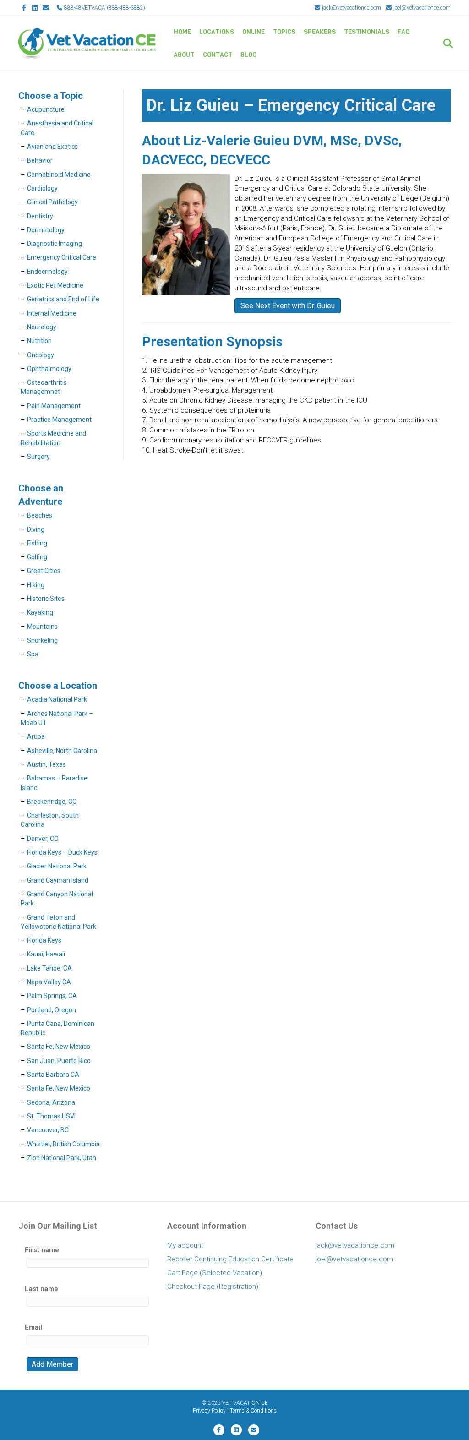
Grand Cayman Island (57, 880)
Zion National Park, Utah (61, 1158)
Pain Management (54, 405)
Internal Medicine (51, 313)
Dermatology (46, 230)
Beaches (39, 515)
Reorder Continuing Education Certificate (230, 1259)
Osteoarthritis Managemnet (44, 387)
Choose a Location (57, 685)
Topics (284, 31)
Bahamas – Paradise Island (54, 783)
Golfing (37, 557)
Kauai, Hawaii (46, 954)
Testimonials (366, 31)
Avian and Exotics (52, 146)
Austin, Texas (46, 764)
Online (253, 31)
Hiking (35, 585)
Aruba (36, 736)
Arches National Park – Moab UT (57, 718)
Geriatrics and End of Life (63, 299)
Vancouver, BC (48, 1130)
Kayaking (40, 612)
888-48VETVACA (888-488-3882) (104, 8)
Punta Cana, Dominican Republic (57, 1028)
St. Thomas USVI (51, 1116)
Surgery (38, 456)
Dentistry (40, 216)
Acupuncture (46, 109)
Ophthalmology (49, 368)
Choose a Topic (50, 95)
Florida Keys (44, 940)
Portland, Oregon (51, 1010)
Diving (35, 529)
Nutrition (39, 340)
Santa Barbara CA (53, 1074)
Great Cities (43, 570)
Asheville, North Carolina (62, 750)
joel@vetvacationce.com (421, 8)
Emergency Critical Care (61, 257)
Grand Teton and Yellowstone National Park (58, 922)
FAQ (403, 31)
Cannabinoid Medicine (59, 174)
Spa (32, 654)
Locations (216, 31)
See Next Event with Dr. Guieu (287, 305)
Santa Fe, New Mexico (58, 1046)
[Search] (445, 43)
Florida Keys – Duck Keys (62, 852)
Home (182, 31)
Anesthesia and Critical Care (57, 128)
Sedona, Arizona (51, 1102)
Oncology (40, 355)
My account (185, 1245)
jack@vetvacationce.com (351, 8)
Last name (41, 1289)
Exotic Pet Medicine (55, 285)
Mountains (42, 626)
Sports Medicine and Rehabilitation (53, 438)
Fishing (37, 543)
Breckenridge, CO (52, 801)
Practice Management (59, 419)
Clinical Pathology (52, 202)
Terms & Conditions (253, 1410)
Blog (248, 54)
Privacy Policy (209, 1410)
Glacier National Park (57, 866)
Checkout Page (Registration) (212, 1286)
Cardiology (42, 188)
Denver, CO (43, 838)
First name (42, 1250)
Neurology (41, 327)
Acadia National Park (57, 699)
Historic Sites (46, 598)
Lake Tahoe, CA (49, 968)
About (184, 54)
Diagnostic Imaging (54, 243)
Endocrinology (47, 271)
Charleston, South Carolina (50, 820)
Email (33, 1327)
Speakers (320, 31)
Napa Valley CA (49, 982)
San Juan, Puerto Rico (59, 1060)
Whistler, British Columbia (63, 1144)
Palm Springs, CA (52, 995)
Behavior (40, 160)
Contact (217, 54)
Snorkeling (42, 640)
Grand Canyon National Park (57, 898)
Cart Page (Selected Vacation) (214, 1273)
